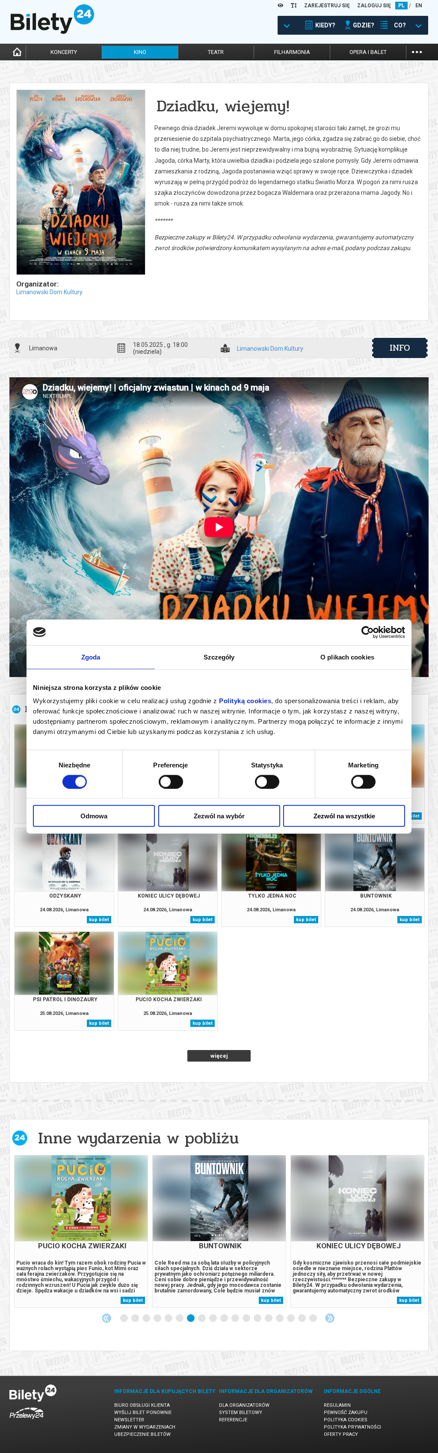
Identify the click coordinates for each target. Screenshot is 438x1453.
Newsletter (129, 1420)
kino (140, 52)
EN (418, 6)
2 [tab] (135, 1318)
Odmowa (93, 816)
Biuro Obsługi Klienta (142, 1405)
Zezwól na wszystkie (344, 816)
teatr (216, 52)
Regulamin (337, 1405)
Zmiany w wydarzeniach (144, 1427)
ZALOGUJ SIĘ (374, 6)
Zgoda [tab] (91, 656)
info (400, 347)
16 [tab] (291, 1318)
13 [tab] (258, 1318)
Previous (106, 1318)
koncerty (63, 52)
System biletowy (240, 1412)
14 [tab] (269, 1318)
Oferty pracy (341, 1434)
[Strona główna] (52, 31)
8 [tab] (202, 1318)
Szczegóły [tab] (219, 656)
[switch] (171, 781)
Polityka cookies (345, 1420)
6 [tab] (180, 1318)
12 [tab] (247, 1318)
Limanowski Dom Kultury (49, 292)
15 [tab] (280, 1318)
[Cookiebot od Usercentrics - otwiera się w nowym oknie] (367, 632)
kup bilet (99, 919)
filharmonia (292, 52)
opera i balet (368, 52)
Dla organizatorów (244, 1405)
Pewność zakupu (345, 1412)
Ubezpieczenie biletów (142, 1434)
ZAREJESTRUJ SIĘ (327, 6)
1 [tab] (124, 1318)
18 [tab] (313, 1318)
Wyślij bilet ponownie (143, 1412)
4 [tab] (158, 1318)
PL (401, 6)
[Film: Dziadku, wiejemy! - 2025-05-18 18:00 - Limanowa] (80, 183)
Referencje (233, 1420)
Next (329, 1318)
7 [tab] (191, 1318)
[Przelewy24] (26, 1420)
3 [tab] (146, 1318)
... (417, 51)
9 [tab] (213, 1318)
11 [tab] (235, 1318)
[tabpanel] (81, 1231)
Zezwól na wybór (219, 816)
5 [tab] (169, 1318)
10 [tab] (224, 1318)
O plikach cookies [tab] (347, 656)
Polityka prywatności (352, 1427)
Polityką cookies (245, 700)
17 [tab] (302, 1318)
